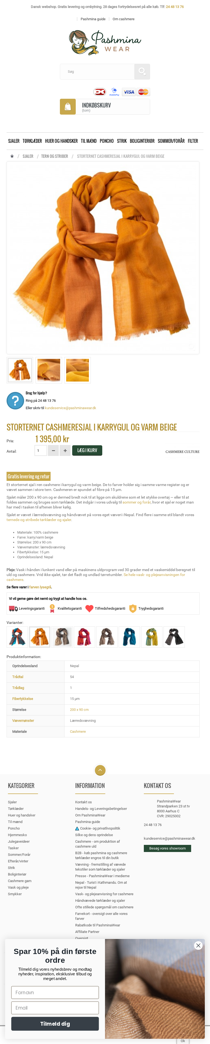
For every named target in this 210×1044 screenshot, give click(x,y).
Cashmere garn (19, 881)
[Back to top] (100, 771)
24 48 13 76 (175, 7)
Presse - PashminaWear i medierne (102, 876)
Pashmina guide (87, 822)
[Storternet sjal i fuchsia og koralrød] (84, 637)
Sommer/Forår (171, 141)
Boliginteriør (142, 141)
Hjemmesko (17, 835)
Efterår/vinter (18, 861)
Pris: (10, 441)
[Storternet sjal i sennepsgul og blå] (151, 637)
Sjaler (13, 141)
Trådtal (17, 677)
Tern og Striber (54, 156)
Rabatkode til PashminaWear (97, 925)
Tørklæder (32, 141)
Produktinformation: (24, 657)
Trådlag (18, 688)
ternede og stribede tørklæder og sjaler (39, 519)
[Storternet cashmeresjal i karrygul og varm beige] (20, 370)
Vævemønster (23, 721)
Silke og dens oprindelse (94, 835)
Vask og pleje (18, 887)
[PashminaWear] (105, 39)
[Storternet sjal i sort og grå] (174, 637)
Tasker (13, 848)
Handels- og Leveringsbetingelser (101, 809)
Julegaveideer (19, 841)
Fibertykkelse (22, 699)
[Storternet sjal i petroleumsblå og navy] (129, 637)
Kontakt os (83, 802)
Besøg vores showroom (167, 848)
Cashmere (78, 731)
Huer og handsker (61, 141)
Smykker (15, 894)
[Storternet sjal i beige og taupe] (62, 637)
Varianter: (15, 622)
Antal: (11, 451)
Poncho (107, 141)
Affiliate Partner (87, 932)
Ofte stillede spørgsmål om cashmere (104, 907)
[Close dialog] (198, 945)
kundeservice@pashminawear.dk (70, 408)
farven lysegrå (40, 587)
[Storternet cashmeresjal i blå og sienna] (17, 637)
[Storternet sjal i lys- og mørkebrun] (107, 637)
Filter (193, 141)
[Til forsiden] (12, 156)
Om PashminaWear (90, 815)
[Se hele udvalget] (182, 451)
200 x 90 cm (79, 710)
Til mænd (89, 141)
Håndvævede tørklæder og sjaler (100, 900)
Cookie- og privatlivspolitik (100, 828)
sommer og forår (136, 502)
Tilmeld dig (55, 1023)
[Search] (142, 72)
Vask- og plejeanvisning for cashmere (104, 894)
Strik (122, 141)
